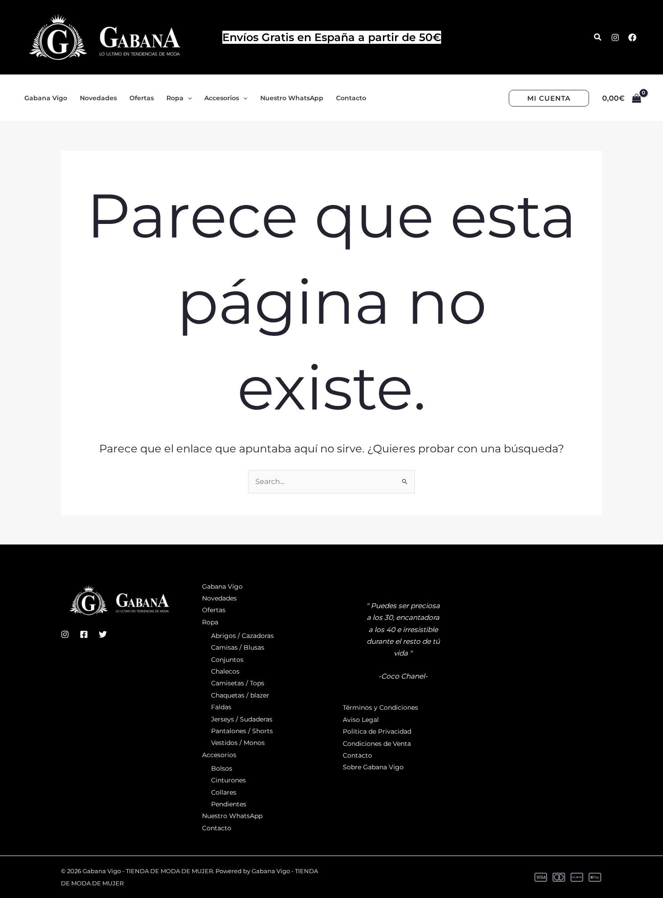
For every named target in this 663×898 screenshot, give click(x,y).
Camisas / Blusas (237, 647)
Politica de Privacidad (377, 731)
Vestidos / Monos (238, 743)
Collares (223, 792)
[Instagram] (615, 37)
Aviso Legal (361, 720)
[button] (598, 37)
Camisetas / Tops (237, 683)
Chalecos (225, 671)
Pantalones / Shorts (242, 731)
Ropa (210, 622)
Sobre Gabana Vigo (373, 767)
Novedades (219, 598)
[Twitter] (103, 634)
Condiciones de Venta (377, 744)
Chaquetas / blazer (240, 695)
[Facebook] (632, 37)
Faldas (221, 707)
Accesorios (219, 755)
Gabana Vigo (222, 586)
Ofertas (214, 610)
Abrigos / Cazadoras (242, 636)
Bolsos (221, 768)
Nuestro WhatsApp (232, 816)
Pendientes (228, 804)
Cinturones (228, 780)
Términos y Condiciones (380, 707)
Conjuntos (227, 660)
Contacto (216, 828)
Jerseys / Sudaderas (241, 719)
